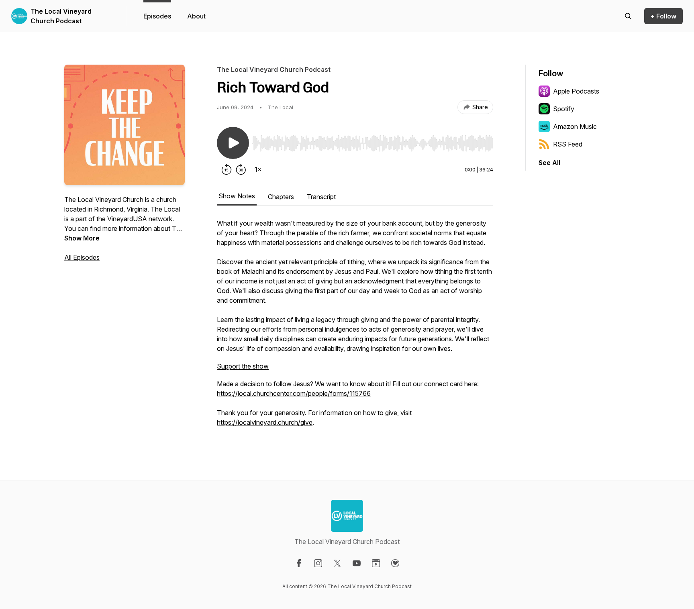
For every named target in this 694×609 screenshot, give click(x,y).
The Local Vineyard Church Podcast (61, 16)
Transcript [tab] (321, 197)
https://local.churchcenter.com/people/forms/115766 (294, 393)
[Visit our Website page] (376, 563)
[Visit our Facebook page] (299, 563)
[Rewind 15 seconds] (226, 169)
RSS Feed (567, 144)
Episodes (157, 16)
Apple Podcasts (576, 91)
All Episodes (82, 257)
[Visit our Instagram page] (318, 563)
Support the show (243, 366)
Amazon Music (575, 126)
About (196, 16)
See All (549, 163)
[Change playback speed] (258, 169)
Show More (82, 238)
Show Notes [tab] (236, 196)
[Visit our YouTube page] (357, 563)
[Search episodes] (628, 16)
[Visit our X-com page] (337, 563)
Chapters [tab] (281, 197)
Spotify (563, 109)
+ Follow (663, 16)
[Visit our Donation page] (395, 563)
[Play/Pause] (233, 143)
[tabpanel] (355, 326)
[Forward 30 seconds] (241, 169)
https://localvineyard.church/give (264, 422)
